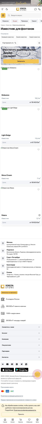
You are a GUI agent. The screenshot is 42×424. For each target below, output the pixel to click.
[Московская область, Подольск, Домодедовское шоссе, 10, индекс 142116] (21, 252)
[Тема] (2, 9)
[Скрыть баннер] (39, 3)
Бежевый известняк (8, 37)
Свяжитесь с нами (8, 327)
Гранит (34, 21)
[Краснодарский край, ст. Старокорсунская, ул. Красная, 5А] (21, 267)
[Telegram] (21, 364)
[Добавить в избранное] (38, 69)
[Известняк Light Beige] (21, 126)
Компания (5, 339)
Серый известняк (34, 37)
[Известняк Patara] (21, 206)
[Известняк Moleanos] (21, 86)
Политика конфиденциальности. (25, 410)
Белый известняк (21, 37)
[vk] (3, 364)
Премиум (24, 21)
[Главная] (21, 9)
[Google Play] (21, 370)
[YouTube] (7, 364)
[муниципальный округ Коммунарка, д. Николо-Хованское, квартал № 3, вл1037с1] (21, 244)
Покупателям (6, 345)
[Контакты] (35, 9)
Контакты (5, 357)
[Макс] (26, 364)
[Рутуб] (12, 364)
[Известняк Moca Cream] (21, 166)
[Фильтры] (39, 43)
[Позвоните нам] (39, 9)
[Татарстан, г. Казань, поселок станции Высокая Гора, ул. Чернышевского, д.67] (21, 274)
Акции (15, 21)
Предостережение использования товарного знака (18, 400)
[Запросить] (21, 56)
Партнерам (5, 351)
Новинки (5, 21)
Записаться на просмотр (9, 292)
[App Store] (7, 370)
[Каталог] (3, 15)
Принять (21, 414)
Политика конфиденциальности (12, 396)
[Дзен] (17, 364)
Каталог (4, 333)
